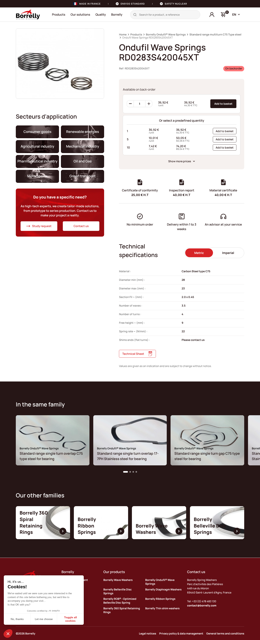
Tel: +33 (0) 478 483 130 (201, 601)
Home (123, 34)
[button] (125, 472)
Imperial (228, 253)
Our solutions (80, 14)
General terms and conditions (225, 633)
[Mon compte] (212, 14)
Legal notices (147, 633)
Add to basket (223, 103)
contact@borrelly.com (201, 605)
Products (58, 14)
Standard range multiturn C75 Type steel (215, 34)
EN (234, 14)
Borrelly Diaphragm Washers (163, 589)
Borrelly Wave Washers (118, 580)
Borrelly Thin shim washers (162, 608)
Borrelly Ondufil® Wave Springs (166, 34)
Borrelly (116, 14)
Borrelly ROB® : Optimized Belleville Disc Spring (119, 601)
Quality (100, 14)
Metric (199, 253)
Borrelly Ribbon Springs (160, 599)
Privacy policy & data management (181, 633)
